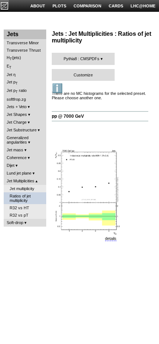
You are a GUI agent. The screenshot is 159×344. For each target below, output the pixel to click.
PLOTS (59, 6)
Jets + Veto (17, 106)
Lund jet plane (19, 173)
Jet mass (15, 150)
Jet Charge (17, 122)
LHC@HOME (143, 6)
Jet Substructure (22, 130)
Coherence (17, 157)
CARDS (116, 6)
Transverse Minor (23, 43)
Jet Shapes (17, 114)
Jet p (12, 82)
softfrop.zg (16, 99)
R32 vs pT (19, 215)
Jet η (11, 74)
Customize (83, 75)
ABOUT (37, 6)
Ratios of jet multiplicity (20, 198)
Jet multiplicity (22, 188)
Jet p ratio (17, 91)
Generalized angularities (17, 139)
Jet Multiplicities (20, 181)
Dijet (10, 165)
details (110, 238)
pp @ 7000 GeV (68, 116)
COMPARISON (87, 6)
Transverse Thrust (24, 50)
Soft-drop (15, 222)
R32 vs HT (19, 208)
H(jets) (14, 58)
